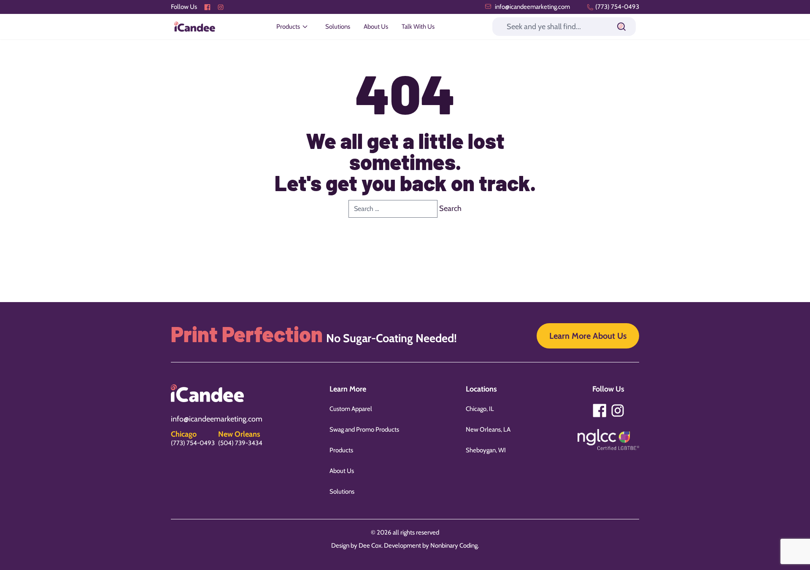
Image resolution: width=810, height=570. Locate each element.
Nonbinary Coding (454, 545)
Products (341, 450)
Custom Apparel (350, 409)
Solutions (337, 26)
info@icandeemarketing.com (532, 7)
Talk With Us (418, 26)
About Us (376, 26)
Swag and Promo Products (364, 429)
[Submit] (621, 26)
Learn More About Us (587, 336)
